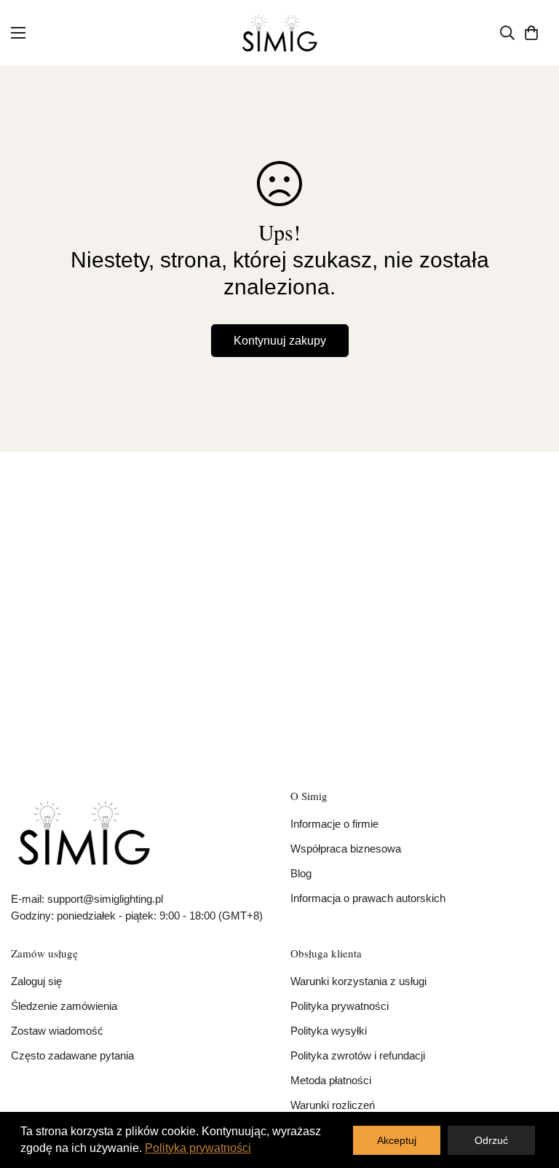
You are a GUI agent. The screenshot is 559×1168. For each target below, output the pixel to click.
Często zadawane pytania (72, 1055)
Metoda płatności (330, 1080)
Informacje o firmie (334, 824)
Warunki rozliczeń (332, 1105)
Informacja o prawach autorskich (367, 898)
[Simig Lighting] (280, 33)
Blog (301, 873)
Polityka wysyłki (328, 1030)
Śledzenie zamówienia (64, 1006)
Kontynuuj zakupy (280, 340)
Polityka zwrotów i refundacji (357, 1055)
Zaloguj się (36, 981)
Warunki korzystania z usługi (358, 981)
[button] (531, 33)
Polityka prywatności (339, 1006)
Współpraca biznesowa (345, 848)
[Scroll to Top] (530, 1088)
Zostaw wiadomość (57, 1030)
